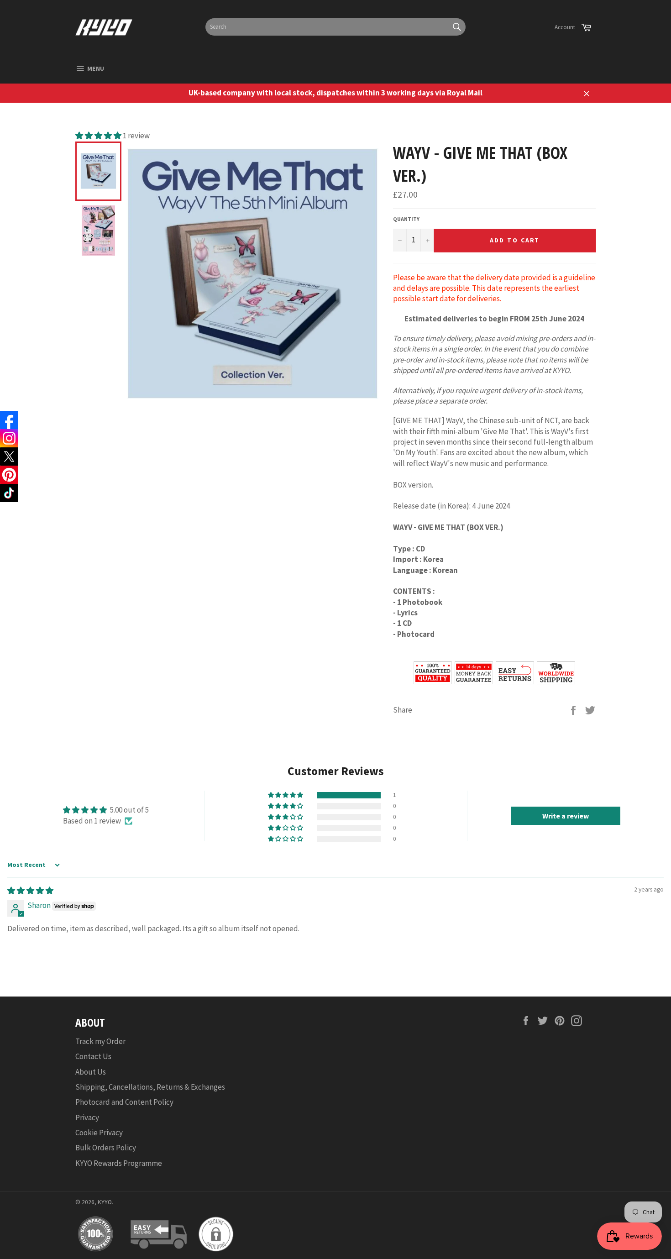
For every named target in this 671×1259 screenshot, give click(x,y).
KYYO (105, 1202)
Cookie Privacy (99, 1133)
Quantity (406, 218)
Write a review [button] (565, 815)
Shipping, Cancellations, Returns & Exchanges (150, 1087)
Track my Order (100, 1041)
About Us (90, 1072)
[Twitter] (9, 456)
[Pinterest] (9, 475)
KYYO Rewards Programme (118, 1163)
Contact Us (93, 1056)
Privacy (87, 1117)
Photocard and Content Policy (124, 1102)
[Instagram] (9, 438)
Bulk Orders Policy (105, 1148)
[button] (99, 136)
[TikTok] (9, 493)
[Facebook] (9, 420)
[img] (30, 891)
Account (565, 27)
